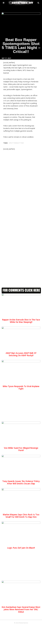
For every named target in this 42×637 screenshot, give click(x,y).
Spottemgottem (16, 143)
